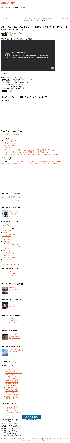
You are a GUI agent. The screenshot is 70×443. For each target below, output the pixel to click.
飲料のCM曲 (18, 33)
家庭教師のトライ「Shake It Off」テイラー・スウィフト (16, 198)
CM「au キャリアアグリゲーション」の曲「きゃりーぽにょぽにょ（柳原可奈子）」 (38, 163)
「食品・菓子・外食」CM (11, 153)
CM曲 (12, 33)
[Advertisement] (49, 12)
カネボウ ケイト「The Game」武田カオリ (14, 305)
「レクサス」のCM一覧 (12, 378)
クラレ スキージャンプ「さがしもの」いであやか (16, 212)
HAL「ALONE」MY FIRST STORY (14, 273)
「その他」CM (56, 154)
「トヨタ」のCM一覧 (11, 376)
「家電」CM (44, 153)
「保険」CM (30, 154)
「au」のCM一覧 (10, 371)
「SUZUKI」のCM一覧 (11, 380)
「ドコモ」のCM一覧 (11, 369)
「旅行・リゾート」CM (43, 154)
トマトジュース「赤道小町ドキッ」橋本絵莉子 (15, 320)
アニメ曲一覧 (55, 18)
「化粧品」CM (45, 149)
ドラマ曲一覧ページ (10, 140)
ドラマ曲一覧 (45, 18)
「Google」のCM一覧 (11, 398)
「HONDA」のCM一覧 (11, 382)
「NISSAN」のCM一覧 (12, 383)
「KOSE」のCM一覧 (11, 392)
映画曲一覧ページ (9, 144)
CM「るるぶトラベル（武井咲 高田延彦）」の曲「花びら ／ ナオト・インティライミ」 (39, 161)
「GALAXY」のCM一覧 (12, 409)
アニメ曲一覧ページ (10, 142)
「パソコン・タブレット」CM (30, 153)
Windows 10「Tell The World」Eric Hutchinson (15, 289)
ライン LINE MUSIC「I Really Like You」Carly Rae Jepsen (15, 336)
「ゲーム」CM (7, 154)
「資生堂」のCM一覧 (11, 391)
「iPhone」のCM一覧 (11, 410)
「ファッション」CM (32, 149)
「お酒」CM (40, 151)
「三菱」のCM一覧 (10, 385)
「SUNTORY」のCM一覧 (12, 389)
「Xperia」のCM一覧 (11, 407)
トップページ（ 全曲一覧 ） (10, 135)
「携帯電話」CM (19, 149)
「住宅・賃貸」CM (19, 154)
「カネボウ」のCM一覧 (12, 394)
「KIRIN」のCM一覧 (11, 387)
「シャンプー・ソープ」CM (11, 151)
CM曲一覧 (36, 18)
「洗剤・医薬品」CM (28, 151)
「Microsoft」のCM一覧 (12, 396)
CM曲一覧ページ (9, 147)
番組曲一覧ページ (9, 145)
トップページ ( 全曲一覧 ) (23, 18)
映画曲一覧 (28, 20)
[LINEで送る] (11, 35)
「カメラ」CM (54, 153)
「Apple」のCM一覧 (11, 375)
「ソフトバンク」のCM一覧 (13, 373)
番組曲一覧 (65, 18)
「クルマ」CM (7, 149)
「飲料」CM (50, 151)
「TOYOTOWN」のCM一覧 (13, 412)
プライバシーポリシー (41, 440)
